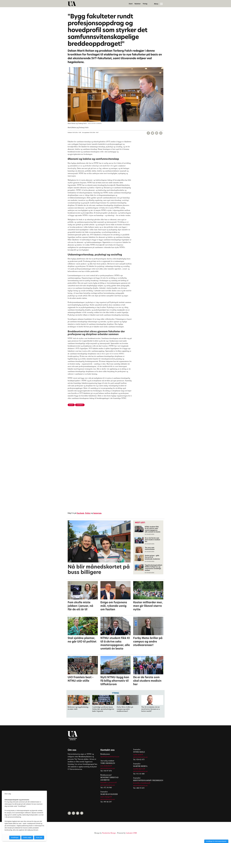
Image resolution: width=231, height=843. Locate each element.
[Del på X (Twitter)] (152, 133)
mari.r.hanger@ (106, 796)
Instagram (97, 513)
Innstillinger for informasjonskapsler (216, 841)
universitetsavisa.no (107, 768)
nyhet (71, 405)
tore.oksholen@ (106, 765)
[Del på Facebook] (148, 133)
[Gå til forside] (72, 4)
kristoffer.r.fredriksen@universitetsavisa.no (141, 784)
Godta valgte (27, 837)
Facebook (80, 513)
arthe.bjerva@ (140, 768)
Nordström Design (109, 833)
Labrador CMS (131, 833)
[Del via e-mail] (156, 133)
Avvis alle (39, 837)
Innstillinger (14, 837)
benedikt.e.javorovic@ (108, 782)
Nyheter (138, 4)
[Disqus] (115, 437)
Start (131, 4)
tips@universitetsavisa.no (109, 756)
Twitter (88, 513)
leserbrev (80, 405)
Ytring (145, 4)
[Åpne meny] (161, 4)
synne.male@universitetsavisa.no (140, 755)
